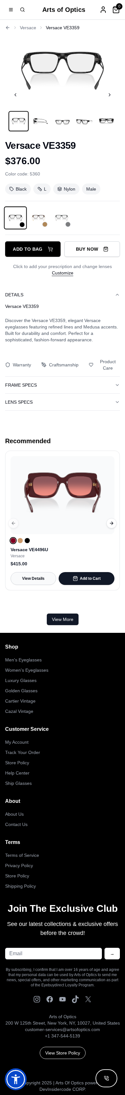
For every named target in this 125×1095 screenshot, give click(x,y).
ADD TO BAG (28, 249)
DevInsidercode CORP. (62, 1089)
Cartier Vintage (20, 701)
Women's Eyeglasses (26, 670)
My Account (17, 742)
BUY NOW (87, 249)
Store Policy (17, 762)
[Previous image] (15, 95)
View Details (33, 578)
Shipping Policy (20, 886)
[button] (15, 1079)
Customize (62, 272)
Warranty (22, 364)
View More (62, 619)
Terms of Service (22, 855)
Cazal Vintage (19, 711)
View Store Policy (62, 1052)
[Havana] (20, 540)
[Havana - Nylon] (38, 218)
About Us (14, 814)
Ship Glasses (18, 783)
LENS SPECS (19, 402)
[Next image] (109, 95)
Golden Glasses (21, 690)
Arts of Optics (63, 9)
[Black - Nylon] (15, 218)
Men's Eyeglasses (23, 659)
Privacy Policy (19, 865)
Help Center (17, 773)
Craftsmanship (64, 364)
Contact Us (16, 824)
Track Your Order (22, 752)
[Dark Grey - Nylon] (61, 218)
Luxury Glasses (21, 680)
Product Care (108, 365)
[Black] (27, 540)
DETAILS (14, 294)
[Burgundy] (13, 540)
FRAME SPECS (21, 385)
